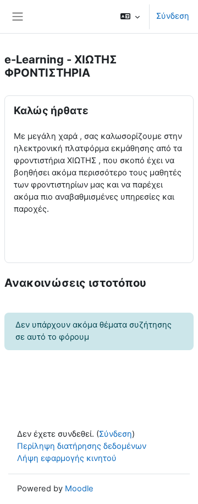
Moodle (79, 489)
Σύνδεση (172, 16)
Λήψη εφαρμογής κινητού (67, 458)
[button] (130, 16)
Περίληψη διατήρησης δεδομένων (81, 446)
